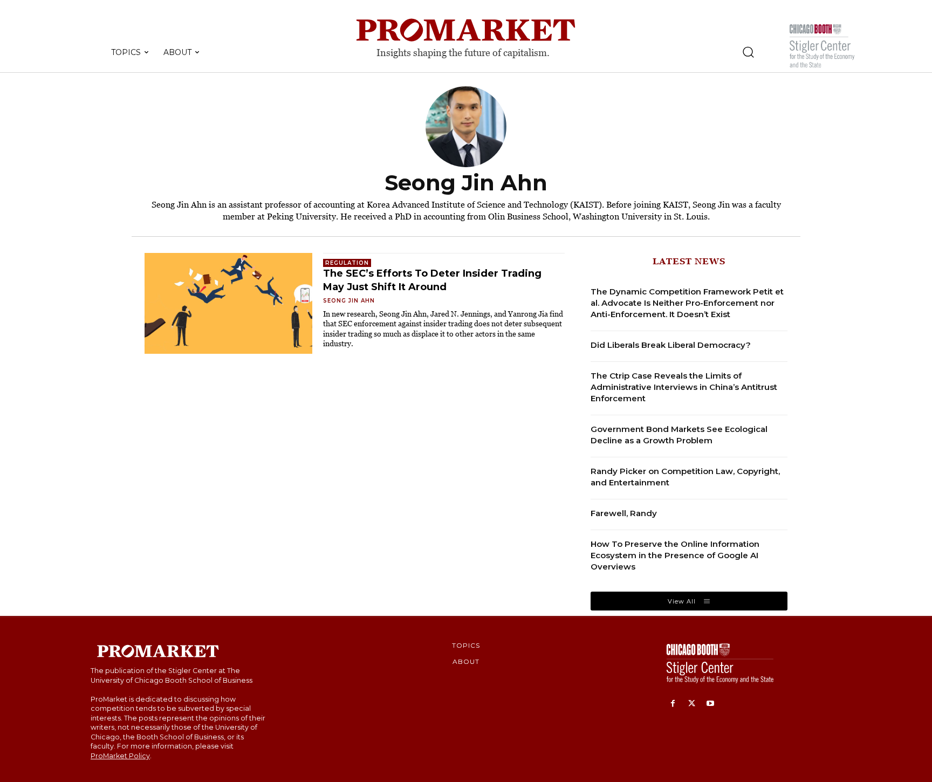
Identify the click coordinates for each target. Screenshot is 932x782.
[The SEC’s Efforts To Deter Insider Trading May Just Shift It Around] (228, 303)
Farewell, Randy (624, 513)
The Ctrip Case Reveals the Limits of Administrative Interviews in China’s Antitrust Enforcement (684, 387)
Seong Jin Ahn (349, 300)
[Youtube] (710, 704)
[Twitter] (691, 704)
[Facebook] (673, 704)
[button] (748, 51)
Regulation (347, 262)
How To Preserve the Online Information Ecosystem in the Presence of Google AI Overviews (675, 555)
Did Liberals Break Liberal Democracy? (671, 345)
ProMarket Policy (120, 756)
